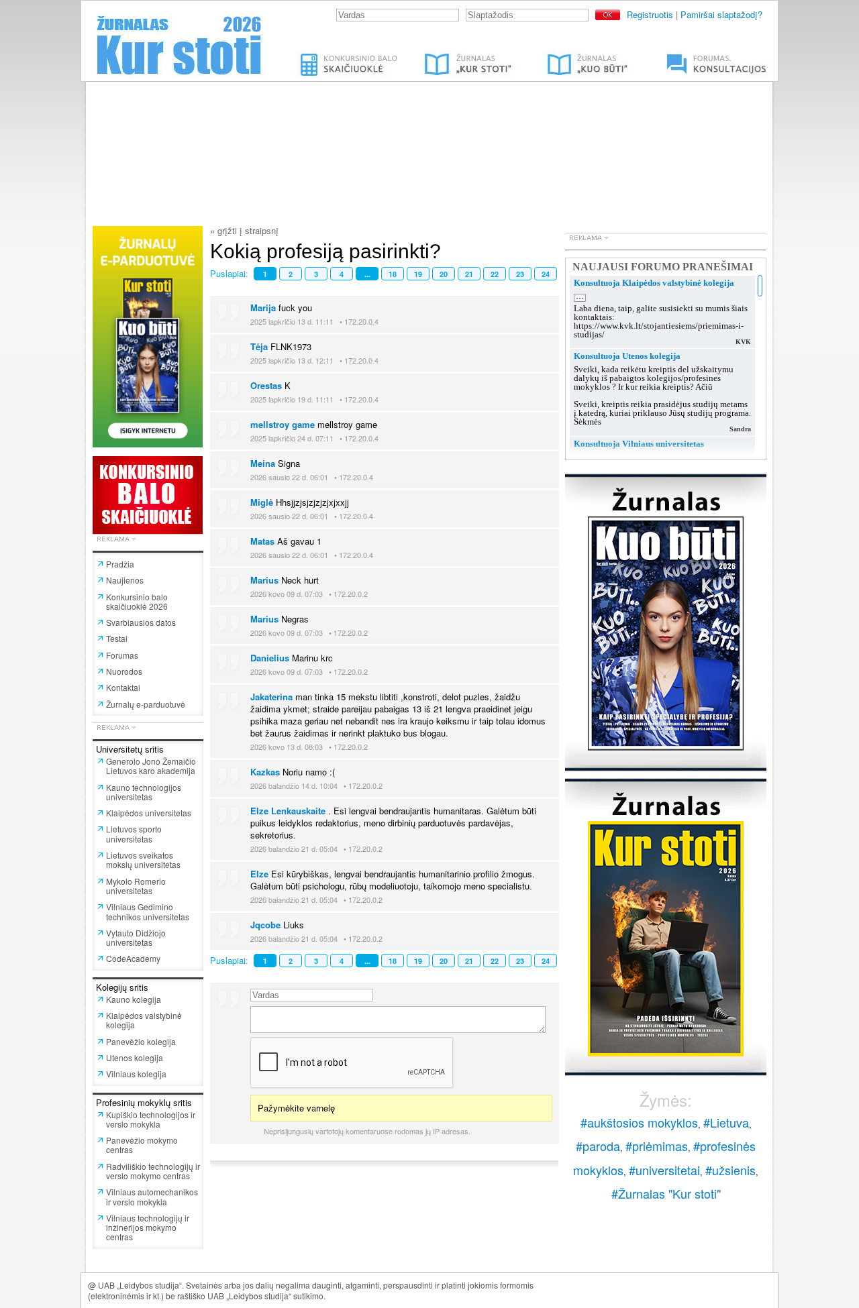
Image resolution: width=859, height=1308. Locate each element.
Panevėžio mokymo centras (142, 1144)
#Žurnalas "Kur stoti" (666, 1193)
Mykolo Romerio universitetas (136, 885)
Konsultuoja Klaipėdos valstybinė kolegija (654, 283)
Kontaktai (123, 687)
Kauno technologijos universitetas (143, 791)
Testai (117, 638)
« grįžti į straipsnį (244, 230)
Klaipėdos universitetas (148, 812)
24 (546, 274)
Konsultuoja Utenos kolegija (627, 356)
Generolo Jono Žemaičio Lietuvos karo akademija (151, 765)
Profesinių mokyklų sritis (144, 1102)
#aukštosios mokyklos (639, 1122)
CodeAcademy (133, 958)
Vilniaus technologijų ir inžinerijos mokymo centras (147, 1227)
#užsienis (730, 1170)
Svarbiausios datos (141, 622)
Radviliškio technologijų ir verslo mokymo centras (153, 1170)
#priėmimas (656, 1145)
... (367, 274)
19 (418, 274)
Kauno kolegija (133, 999)
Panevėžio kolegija (141, 1041)
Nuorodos (124, 671)
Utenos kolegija (134, 1057)
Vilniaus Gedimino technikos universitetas (147, 911)
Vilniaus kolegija (136, 1073)
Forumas (122, 655)
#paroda (598, 1145)
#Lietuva (726, 1122)
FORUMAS (674, 55)
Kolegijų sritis (122, 987)
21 (469, 274)
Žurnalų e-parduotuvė (145, 704)
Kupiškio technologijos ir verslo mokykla (150, 1119)
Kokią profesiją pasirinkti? (325, 251)
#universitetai (664, 1170)
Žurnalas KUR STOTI (455, 55)
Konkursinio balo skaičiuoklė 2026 (137, 601)
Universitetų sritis (130, 749)
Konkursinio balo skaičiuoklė (350, 55)
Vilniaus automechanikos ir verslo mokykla (152, 1196)
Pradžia (120, 563)
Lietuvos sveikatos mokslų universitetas (143, 859)
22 (495, 274)
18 (393, 274)
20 (444, 274)
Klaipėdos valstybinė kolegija (144, 1020)
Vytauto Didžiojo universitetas (136, 937)
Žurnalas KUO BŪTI (572, 55)
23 (520, 274)
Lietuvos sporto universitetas (134, 833)
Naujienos (125, 580)
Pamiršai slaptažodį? (721, 14)
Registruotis (650, 14)
